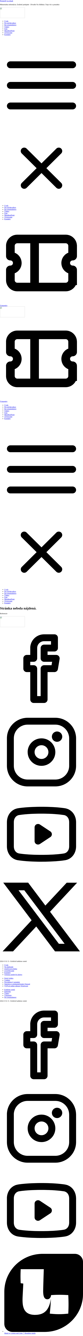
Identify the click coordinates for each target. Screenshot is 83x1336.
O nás (6, 21)
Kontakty (7, 35)
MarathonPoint (9, 31)
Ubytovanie (8, 33)
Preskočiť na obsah (6, 1)
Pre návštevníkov (10, 23)
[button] (41, 120)
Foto (5, 29)
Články (6, 27)
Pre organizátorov (10, 25)
